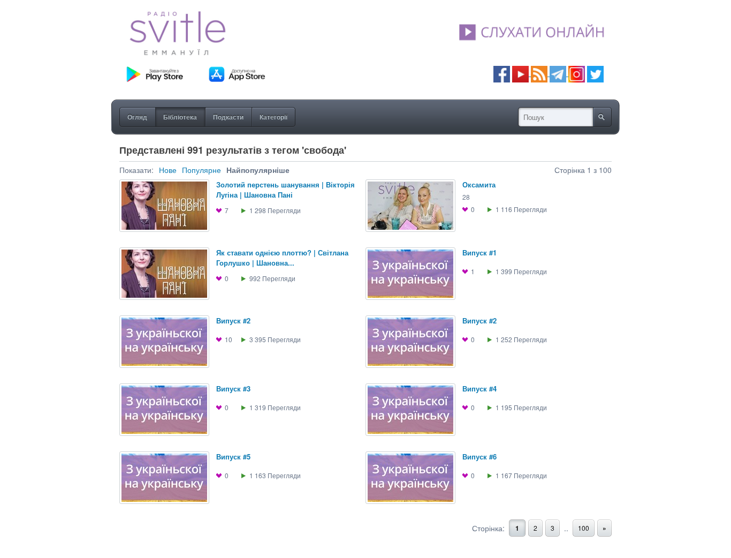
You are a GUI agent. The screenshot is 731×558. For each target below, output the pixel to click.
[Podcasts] (539, 73)
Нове (168, 169)
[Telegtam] (558, 73)
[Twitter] (595, 73)
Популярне (201, 169)
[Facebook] (501, 73)
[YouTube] (521, 73)
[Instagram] (576, 73)
